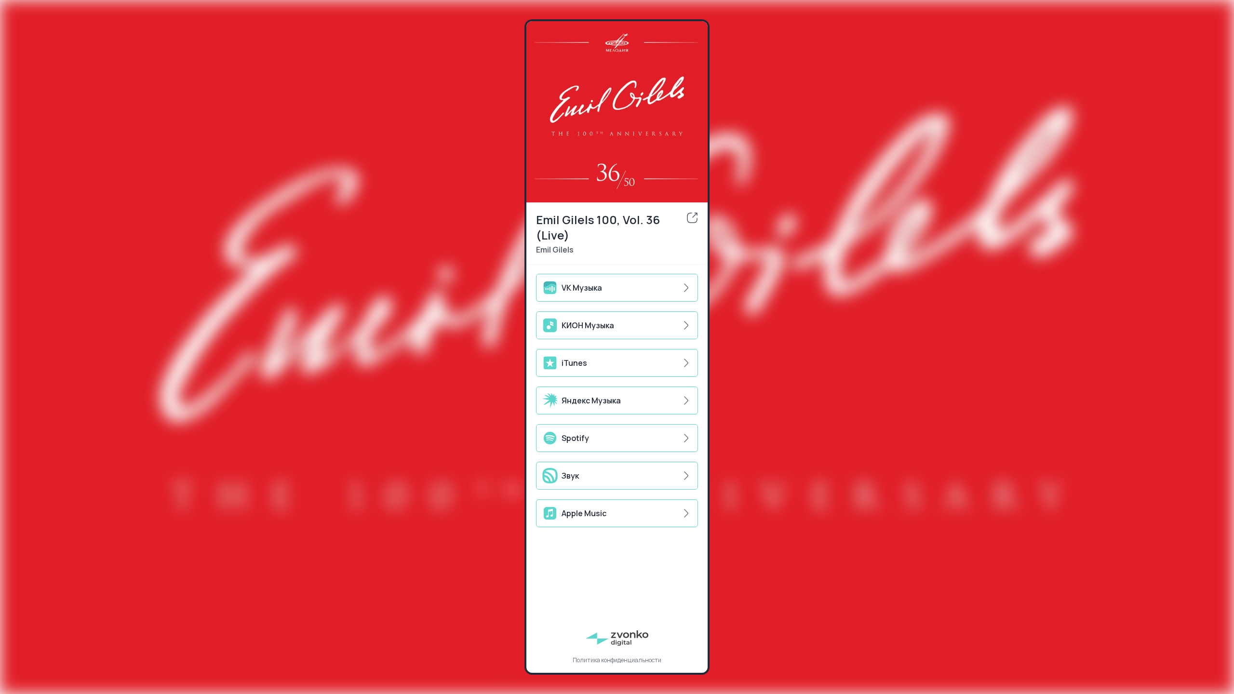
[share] (692, 218)
